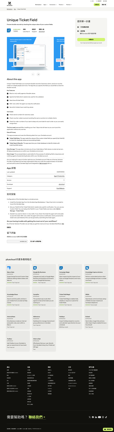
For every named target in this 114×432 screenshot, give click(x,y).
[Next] (38, 74)
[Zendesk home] (10, 4)
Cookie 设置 (24, 428)
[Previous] (33, 74)
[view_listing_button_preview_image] (29, 53)
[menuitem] (105, 1)
